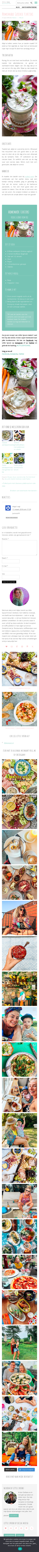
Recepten (10, 477)
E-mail (5, 566)
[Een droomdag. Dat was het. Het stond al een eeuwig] (19, 1413)
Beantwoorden (12, 517)
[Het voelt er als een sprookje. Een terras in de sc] (19, 1236)
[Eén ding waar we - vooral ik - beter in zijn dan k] (19, 1307)
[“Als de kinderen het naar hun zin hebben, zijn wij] (19, 1449)
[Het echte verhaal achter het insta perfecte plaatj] (19, 1343)
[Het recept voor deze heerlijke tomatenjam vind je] (19, 953)
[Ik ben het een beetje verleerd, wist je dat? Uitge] (19, 1024)
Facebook (29, 340)
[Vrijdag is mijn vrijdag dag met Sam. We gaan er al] (19, 989)
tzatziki (24, 479)
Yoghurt (28, 479)
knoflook (13, 479)
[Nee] (36, 1544)
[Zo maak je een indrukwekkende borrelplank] (19, 669)
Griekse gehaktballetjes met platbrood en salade (19, 446)
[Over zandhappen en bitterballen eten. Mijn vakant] (19, 1201)
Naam (5, 558)
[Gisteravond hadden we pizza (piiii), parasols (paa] (19, 1272)
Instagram (19, 343)
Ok (20, 1549)
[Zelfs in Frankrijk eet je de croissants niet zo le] (19, 1095)
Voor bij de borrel (30, 477)
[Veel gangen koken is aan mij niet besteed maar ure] (19, 812)
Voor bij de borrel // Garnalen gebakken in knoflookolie (19, 728)
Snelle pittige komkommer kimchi (18, 467)
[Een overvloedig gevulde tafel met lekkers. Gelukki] (19, 882)
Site (3, 574)
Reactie (5, 539)
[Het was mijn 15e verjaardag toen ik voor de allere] (19, 1378)
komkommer (19, 479)
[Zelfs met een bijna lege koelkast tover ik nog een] (19, 1166)
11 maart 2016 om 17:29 (21, 509)
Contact (20, 1535)
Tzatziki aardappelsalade (7, 444)
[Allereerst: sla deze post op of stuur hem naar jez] (19, 776)
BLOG (18, 7)
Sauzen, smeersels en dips (19, 477)
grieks (8, 479)
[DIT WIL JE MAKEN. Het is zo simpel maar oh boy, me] (19, 1059)
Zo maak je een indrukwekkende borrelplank (19, 688)
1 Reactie (21, 17)
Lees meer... (14, 1515)
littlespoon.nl (9, 743)
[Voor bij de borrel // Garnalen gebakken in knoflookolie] (19, 709)
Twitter (31, 343)
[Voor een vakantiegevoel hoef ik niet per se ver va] (19, 918)
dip (6, 479)
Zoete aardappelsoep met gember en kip (7, 468)
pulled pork (29, 176)
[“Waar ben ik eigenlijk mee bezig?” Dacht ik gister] (19, 1130)
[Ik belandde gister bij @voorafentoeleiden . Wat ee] (19, 847)
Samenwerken (10, 1535)
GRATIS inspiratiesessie (29, 7)
